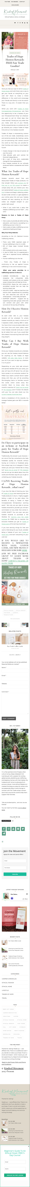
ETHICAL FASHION (8, 610)
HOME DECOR (7, 1030)
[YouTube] (13, 829)
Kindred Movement (14, 1068)
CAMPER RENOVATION (10, 1012)
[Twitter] (23, 829)
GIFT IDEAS (12, 1027)
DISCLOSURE (15, 5)
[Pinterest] (18, 829)
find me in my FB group (10, 185)
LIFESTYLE (5, 990)
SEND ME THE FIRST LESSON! (15, 1175)
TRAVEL (4, 998)
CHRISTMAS (6, 1016)
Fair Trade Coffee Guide (15, 646)
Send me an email (22, 387)
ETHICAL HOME (7, 986)
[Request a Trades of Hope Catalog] (5, 625)
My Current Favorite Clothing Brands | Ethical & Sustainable (15, 965)
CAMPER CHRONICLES (9, 979)
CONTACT (22, 1)
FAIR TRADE (7, 612)
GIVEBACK (15, 612)
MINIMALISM (6, 1034)
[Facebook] (4, 829)
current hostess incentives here (12, 394)
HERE (24, 550)
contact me (21, 183)
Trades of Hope (8, 493)
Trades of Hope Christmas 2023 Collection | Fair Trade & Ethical (16, 957)
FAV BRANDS (14, 1)
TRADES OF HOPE (15, 52)
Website (4, 683)
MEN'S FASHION (19, 1030)
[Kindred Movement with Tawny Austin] (15, 12)
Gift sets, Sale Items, (15, 358)
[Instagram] (8, 829)
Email (4, 675)
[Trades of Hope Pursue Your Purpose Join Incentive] (24, 625)
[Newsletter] (4, 833)
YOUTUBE (7, 1)
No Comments (15, 618)
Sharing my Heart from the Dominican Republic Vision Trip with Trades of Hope (15, 949)
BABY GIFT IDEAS (8, 1009)
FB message (8, 390)
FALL (4, 1027)
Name (4, 667)
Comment (5, 692)
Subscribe (15, 874)
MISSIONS (17, 1034)
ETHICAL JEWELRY (21, 610)
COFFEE (16, 1016)
